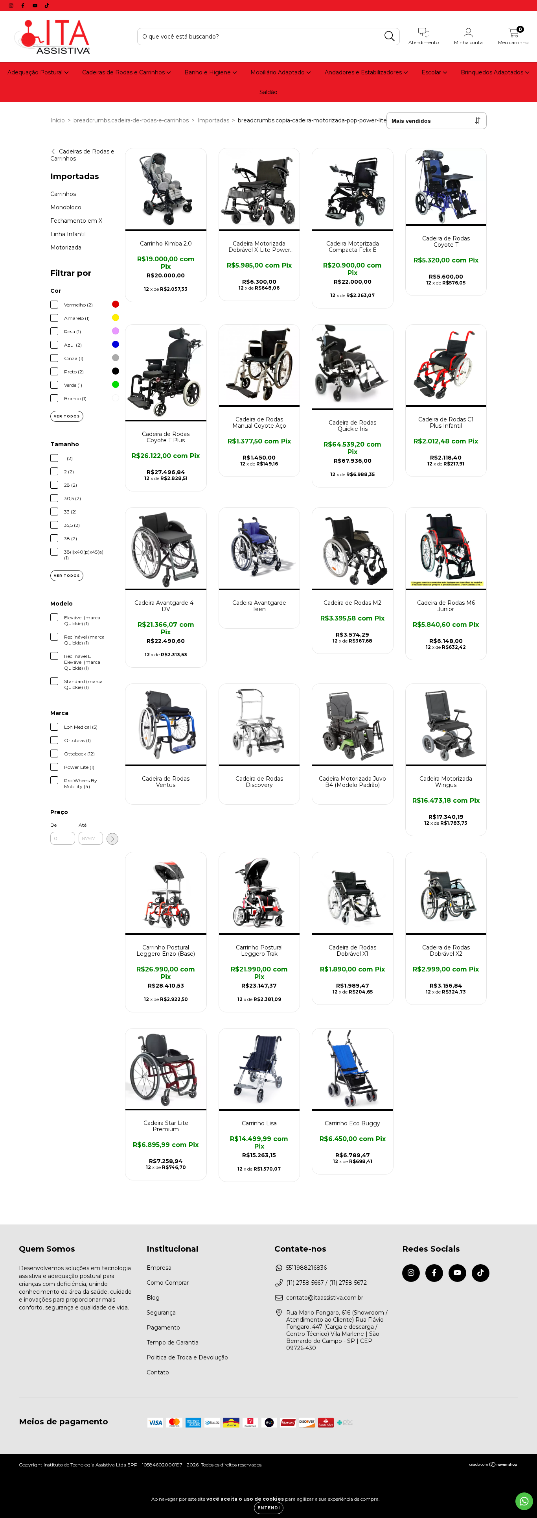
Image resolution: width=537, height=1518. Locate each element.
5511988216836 (306, 1267)
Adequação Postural (35, 72)
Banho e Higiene (208, 72)
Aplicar (112, 839)
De (53, 825)
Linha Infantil (68, 234)
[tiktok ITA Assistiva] (47, 5)
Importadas (213, 120)
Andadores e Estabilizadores (364, 72)
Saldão (268, 92)
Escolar (432, 72)
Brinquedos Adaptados (493, 72)
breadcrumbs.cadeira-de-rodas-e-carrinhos (131, 120)
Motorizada (65, 247)
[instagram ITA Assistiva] (12, 5)
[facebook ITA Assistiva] (23, 5)
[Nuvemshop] (493, 1465)
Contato (158, 1372)
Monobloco (65, 207)
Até (82, 825)
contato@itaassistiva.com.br (324, 1297)
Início (57, 120)
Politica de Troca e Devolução (187, 1357)
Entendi (268, 1508)
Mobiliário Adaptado (278, 72)
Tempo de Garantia (173, 1342)
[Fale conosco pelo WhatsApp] (524, 1501)
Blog (153, 1297)
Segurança (161, 1312)
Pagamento (163, 1327)
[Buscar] (390, 36)
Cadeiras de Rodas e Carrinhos (124, 72)
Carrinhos (63, 194)
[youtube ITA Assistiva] (36, 5)
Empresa (159, 1267)
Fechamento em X (76, 220)
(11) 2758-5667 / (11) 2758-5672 (326, 1282)
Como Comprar (168, 1282)
